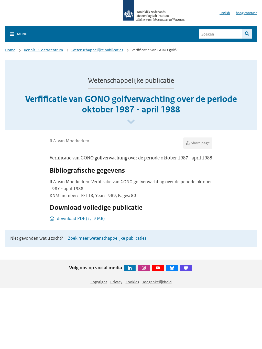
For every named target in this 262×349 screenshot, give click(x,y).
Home (10, 50)
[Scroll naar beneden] (131, 122)
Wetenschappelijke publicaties (97, 50)
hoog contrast (246, 13)
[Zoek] (247, 34)
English (225, 13)
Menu (22, 33)
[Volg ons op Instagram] (144, 268)
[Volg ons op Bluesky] (172, 268)
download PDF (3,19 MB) (81, 218)
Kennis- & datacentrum (43, 50)
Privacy (116, 282)
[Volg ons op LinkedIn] (130, 268)
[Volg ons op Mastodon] (186, 268)
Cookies (132, 282)
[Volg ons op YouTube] (158, 268)
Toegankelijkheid (157, 282)
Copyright (99, 282)
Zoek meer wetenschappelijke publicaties (107, 238)
